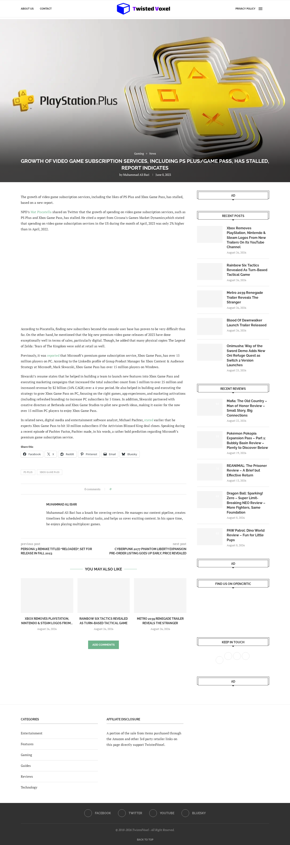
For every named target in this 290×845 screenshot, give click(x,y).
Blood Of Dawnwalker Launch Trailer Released (246, 322)
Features (27, 744)
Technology (29, 787)
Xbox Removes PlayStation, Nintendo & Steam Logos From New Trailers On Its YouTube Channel (246, 237)
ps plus (28, 472)
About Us (27, 8)
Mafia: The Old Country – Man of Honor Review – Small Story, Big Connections (247, 408)
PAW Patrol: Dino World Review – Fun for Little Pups (246, 535)
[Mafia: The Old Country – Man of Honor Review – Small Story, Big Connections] (209, 407)
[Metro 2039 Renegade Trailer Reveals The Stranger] (160, 595)
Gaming (26, 755)
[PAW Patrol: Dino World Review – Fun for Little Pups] (209, 536)
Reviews (27, 776)
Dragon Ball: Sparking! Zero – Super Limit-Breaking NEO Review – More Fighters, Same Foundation (246, 502)
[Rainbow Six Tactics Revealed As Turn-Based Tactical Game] (103, 595)
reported (53, 355)
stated (148, 420)
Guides (26, 765)
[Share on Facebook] (116, 489)
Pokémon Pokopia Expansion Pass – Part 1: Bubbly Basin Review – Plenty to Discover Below (247, 440)
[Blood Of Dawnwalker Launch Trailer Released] (209, 326)
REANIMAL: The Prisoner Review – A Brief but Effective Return (247, 470)
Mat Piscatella (41, 212)
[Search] (267, 8)
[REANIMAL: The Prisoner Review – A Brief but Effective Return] (209, 471)
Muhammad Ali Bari (136, 175)
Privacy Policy (245, 8)
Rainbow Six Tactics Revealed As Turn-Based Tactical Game (247, 270)
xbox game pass (49, 472)
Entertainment (31, 733)
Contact (46, 8)
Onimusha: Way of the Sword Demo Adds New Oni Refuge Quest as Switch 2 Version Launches (246, 355)
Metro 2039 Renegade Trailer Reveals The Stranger (245, 297)
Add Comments (103, 644)
